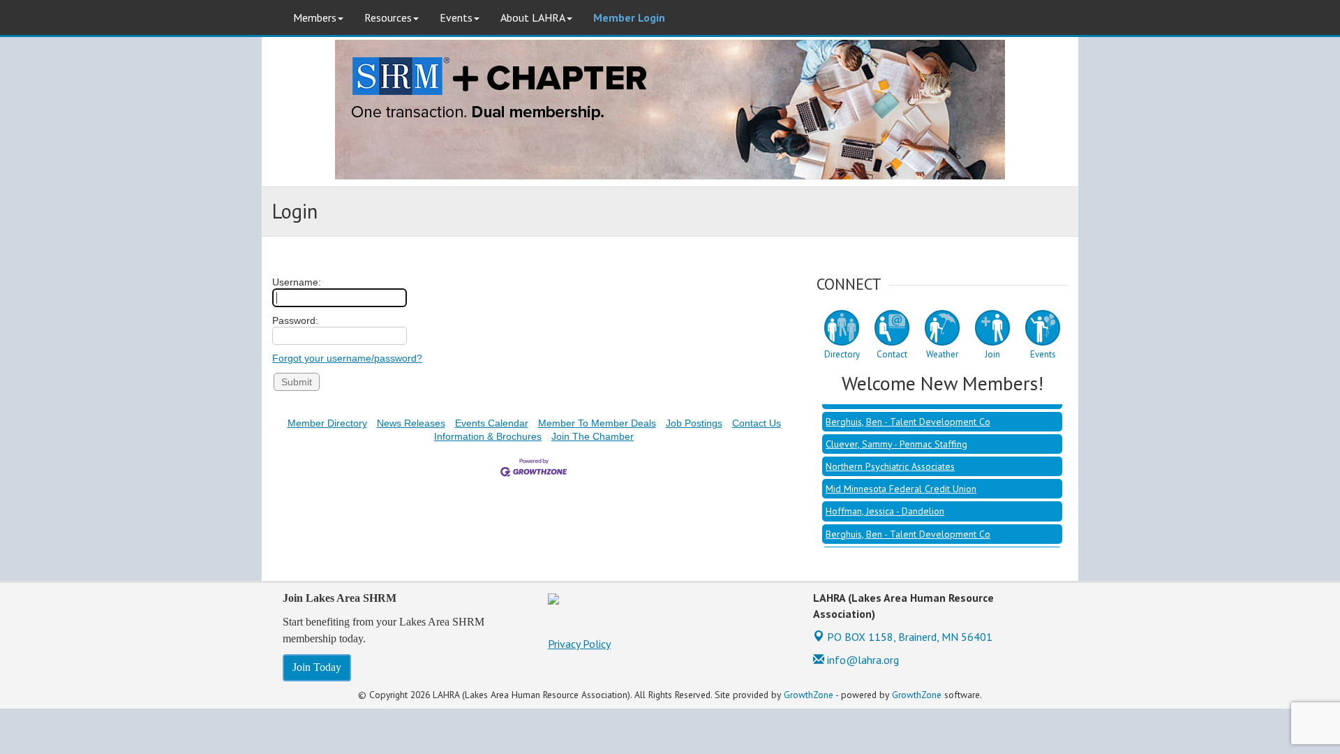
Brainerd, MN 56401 (909, 637)
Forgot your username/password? (347, 358)
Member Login (629, 17)
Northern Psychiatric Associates (890, 458)
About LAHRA (532, 17)
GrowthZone (808, 694)
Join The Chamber (592, 436)
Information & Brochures (488, 436)
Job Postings (694, 423)
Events (456, 17)
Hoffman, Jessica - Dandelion (885, 503)
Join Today (316, 667)
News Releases (411, 423)
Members (314, 17)
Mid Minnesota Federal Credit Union (901, 481)
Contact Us (756, 423)
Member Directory (327, 423)
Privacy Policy (579, 644)
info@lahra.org (861, 660)
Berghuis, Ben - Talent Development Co (908, 414)
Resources (388, 17)
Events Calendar (491, 423)
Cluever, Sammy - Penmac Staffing (896, 436)
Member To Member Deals (597, 423)
